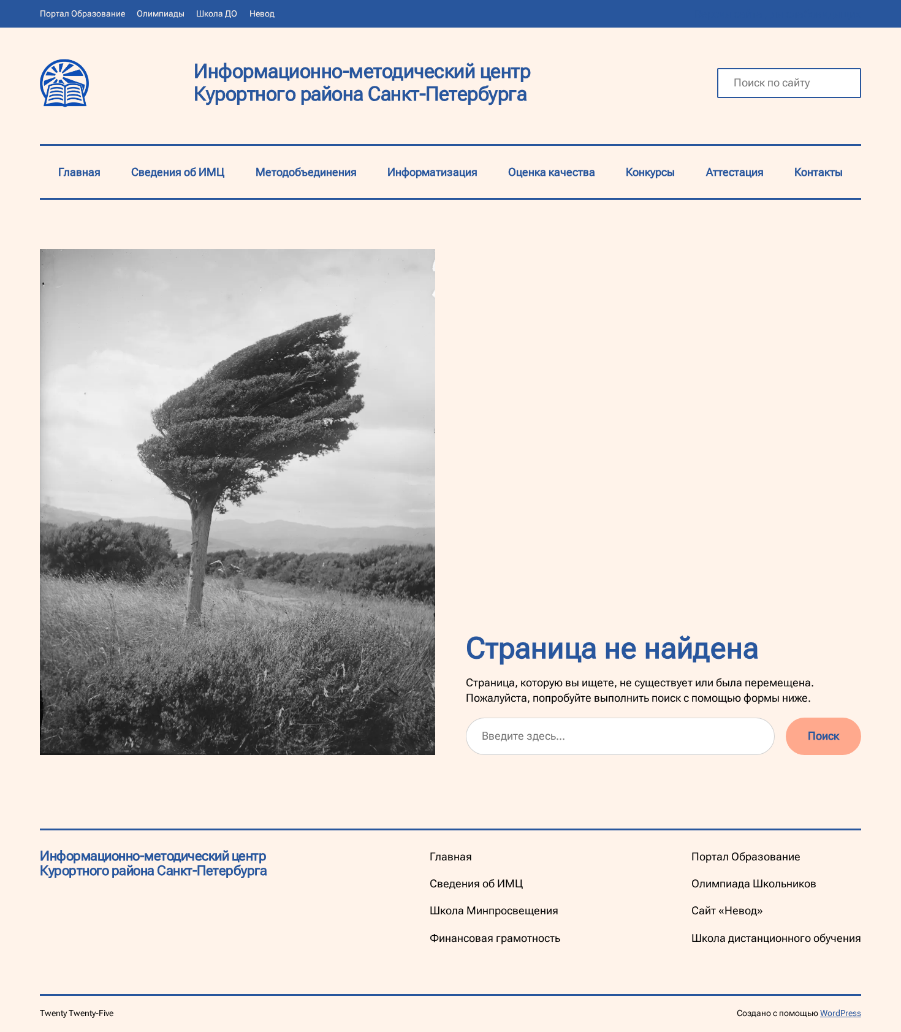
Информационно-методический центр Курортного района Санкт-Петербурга (362, 82)
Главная (79, 171)
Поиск (823, 735)
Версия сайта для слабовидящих (777, 13)
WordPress (840, 1013)
